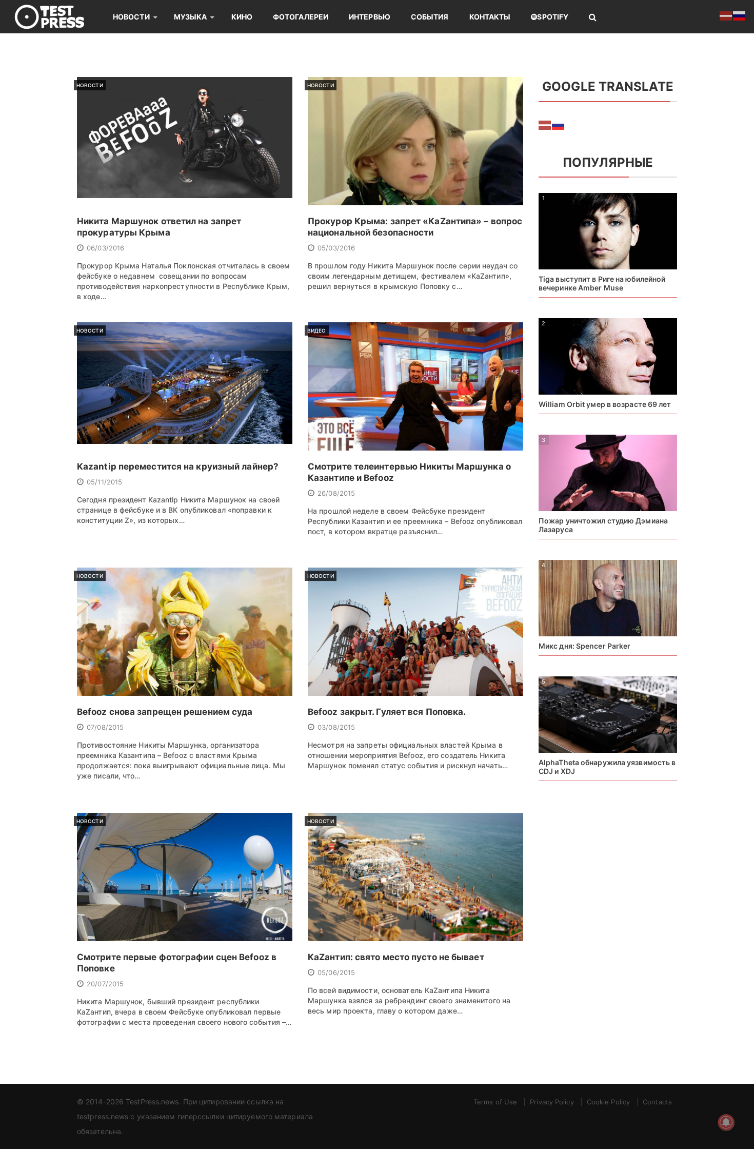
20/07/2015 (105, 984)
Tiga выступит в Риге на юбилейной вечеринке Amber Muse (602, 283)
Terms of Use (495, 1102)
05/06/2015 (336, 972)
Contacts (657, 1102)
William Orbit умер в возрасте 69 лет (605, 404)
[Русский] (558, 125)
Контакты (490, 16)
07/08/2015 (105, 727)
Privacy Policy (551, 1102)
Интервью (369, 16)
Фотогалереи (300, 16)
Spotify (552, 16)
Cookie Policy (608, 1102)
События (430, 16)
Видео (316, 330)
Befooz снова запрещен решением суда (165, 712)
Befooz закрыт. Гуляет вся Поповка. (387, 712)
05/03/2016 (336, 248)
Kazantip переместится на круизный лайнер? (178, 466)
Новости (131, 16)
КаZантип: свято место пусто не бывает (396, 957)
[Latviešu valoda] (545, 125)
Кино (241, 16)
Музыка (190, 16)
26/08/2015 (336, 493)
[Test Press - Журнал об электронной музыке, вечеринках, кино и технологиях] (56, 17)
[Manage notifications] (726, 1122)
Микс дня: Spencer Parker (584, 645)
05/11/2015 (104, 482)
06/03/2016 (105, 248)
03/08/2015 (336, 727)
